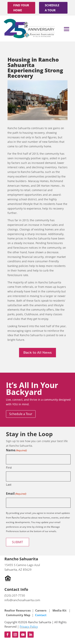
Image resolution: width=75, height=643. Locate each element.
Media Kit (59, 610)
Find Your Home (21, 7)
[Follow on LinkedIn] (31, 634)
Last (8, 484)
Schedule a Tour (52, 7)
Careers (41, 610)
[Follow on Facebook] (7, 634)
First (9, 467)
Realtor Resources (17, 610)
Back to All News (37, 352)
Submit (17, 542)
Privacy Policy (29, 626)
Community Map (18, 615)
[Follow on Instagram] (15, 634)
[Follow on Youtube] (23, 634)
